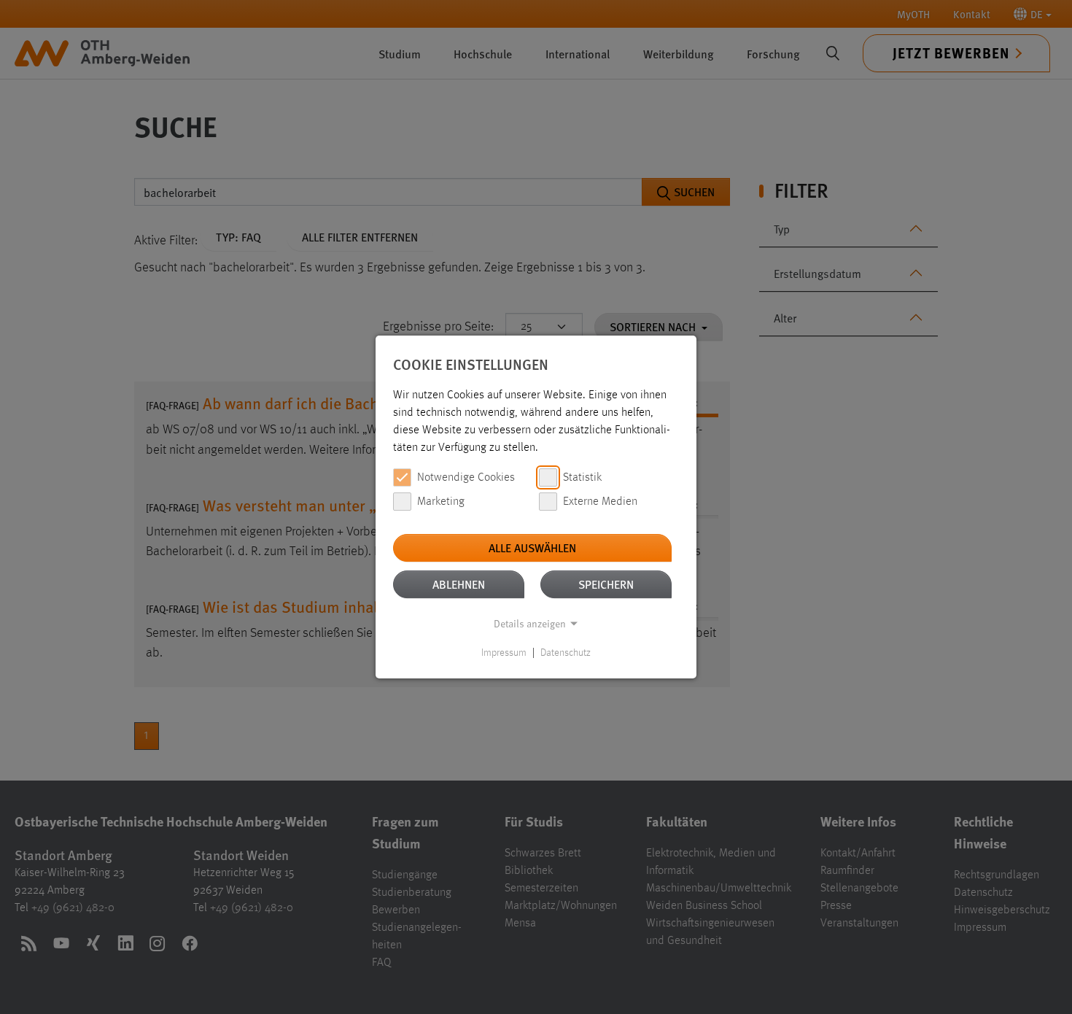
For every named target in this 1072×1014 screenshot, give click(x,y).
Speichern (606, 584)
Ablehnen (458, 584)
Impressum (504, 653)
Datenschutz (565, 653)
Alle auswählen (532, 547)
